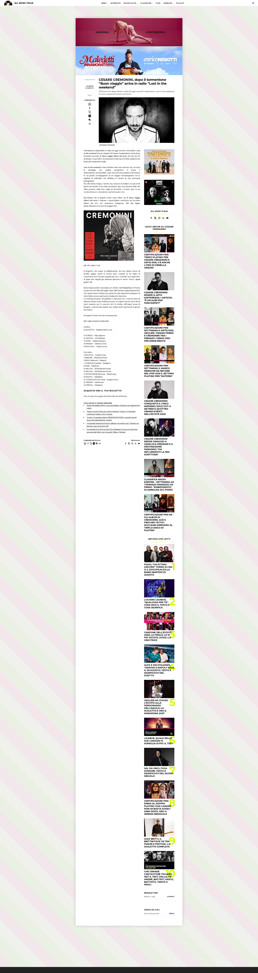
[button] (89, 119)
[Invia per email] (89, 123)
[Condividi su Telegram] (89, 116)
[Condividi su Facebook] (89, 108)
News (103, 3)
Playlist (180, 3)
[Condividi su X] (89, 112)
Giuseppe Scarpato (89, 87)
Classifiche (145, 3)
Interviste (115, 3)
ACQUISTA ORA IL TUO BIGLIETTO (103, 390)
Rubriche (168, 3)
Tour (158, 3)
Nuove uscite (130, 3)
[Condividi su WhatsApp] (89, 104)
